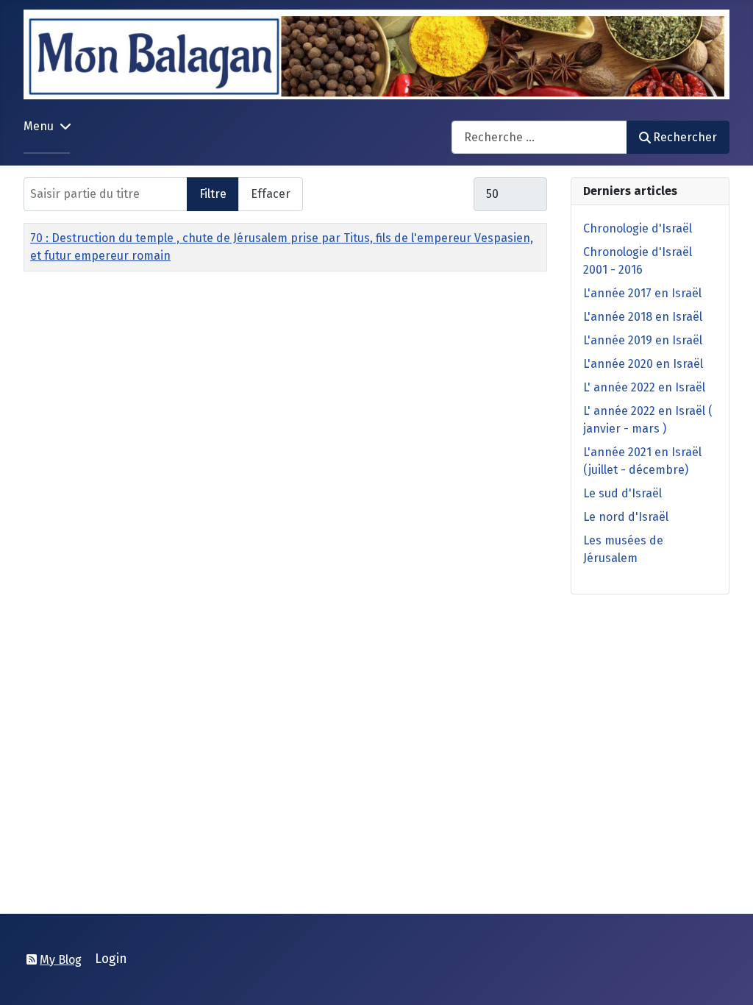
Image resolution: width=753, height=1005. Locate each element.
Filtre (212, 194)
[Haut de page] (727, 977)
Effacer (270, 194)
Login (111, 959)
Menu (39, 126)
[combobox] (539, 137)
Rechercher (685, 137)
